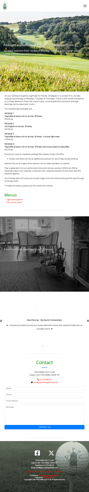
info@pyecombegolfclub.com (45, 382)
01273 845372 (46, 379)
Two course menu (14, 202)
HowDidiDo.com (48, 477)
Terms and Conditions (44, 472)
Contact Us (44, 427)
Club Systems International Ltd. (48, 475)
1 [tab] (43, 346)
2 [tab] (46, 346)
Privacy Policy (30, 472)
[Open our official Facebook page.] (37, 453)
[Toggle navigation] (85, 5)
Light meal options (14, 199)
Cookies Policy (58, 472)
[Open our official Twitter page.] (51, 453)
